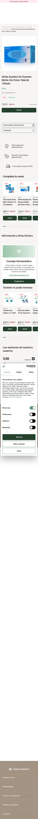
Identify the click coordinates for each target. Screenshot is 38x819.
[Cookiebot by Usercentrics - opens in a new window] (27, 366)
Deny (19, 451)
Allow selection (19, 444)
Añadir (10, 218)
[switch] (33, 414)
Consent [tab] (7, 372)
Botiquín (9, 27)
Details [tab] (19, 372)
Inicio (3, 27)
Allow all (19, 437)
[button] (19, 786)
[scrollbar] (18, 226)
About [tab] (31, 372)
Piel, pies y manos (19, 27)
